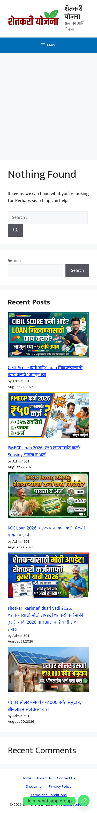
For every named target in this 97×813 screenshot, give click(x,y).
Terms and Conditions (49, 795)
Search (14, 261)
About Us (44, 778)
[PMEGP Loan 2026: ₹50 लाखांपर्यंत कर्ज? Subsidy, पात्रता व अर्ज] (48, 416)
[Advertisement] (48, 104)
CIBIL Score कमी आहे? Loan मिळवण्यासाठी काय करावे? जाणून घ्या (45, 371)
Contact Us (66, 778)
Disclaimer (35, 786)
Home (26, 778)
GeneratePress (75, 804)
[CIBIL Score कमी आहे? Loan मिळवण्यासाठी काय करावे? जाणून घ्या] (48, 336)
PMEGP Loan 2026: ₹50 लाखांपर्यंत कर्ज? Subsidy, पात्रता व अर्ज (44, 451)
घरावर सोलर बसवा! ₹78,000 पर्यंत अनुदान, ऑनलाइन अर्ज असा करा (44, 706)
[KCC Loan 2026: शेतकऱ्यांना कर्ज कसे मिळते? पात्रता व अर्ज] (48, 496)
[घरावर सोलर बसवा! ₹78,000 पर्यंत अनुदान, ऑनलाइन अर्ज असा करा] (48, 671)
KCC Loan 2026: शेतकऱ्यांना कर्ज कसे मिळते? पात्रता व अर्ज (46, 531)
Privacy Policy (60, 786)
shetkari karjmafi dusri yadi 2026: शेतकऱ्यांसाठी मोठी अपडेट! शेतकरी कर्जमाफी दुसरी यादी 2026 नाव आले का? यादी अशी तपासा (45, 619)
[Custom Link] (83, 801)
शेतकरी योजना (73, 13)
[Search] (15, 230)
